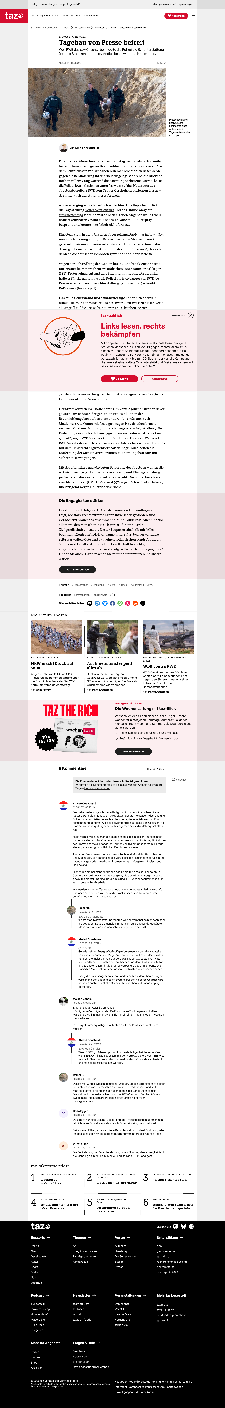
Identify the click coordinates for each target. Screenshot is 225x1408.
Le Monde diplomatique (171, 1315)
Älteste (162, 769)
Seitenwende (175, 1387)
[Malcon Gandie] (63, 1001)
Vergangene (122, 1319)
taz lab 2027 (122, 1325)
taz (41, 1226)
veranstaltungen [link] (48, 4)
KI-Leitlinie (185, 1381)
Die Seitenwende (125, 1256)
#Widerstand (137, 585)
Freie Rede (37, 1325)
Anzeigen (36, 1368)
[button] (192, 16)
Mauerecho (38, 1319)
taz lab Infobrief (82, 1319)
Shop (34, 1362)
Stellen (119, 1261)
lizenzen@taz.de (55, 1386)
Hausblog (121, 1251)
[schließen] (190, 315)
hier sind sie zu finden (97, 788)
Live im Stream (124, 1314)
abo (159, 1246)
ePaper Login (81, 1362)
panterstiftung (166, 1267)
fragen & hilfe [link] (74, 4)
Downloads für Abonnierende (91, 1367)
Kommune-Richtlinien (164, 1381)
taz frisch (78, 1309)
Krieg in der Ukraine (85, 1251)
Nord (34, 1277)
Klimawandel (81, 1261)
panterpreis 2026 (167, 1272)
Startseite (36, 27)
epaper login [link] (185, 4)
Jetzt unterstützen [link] (77, 569)
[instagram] (191, 1228)
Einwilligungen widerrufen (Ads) (134, 1392)
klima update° (39, 1314)
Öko (33, 1251)
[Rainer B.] (71, 910)
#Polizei (111, 585)
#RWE (150, 585)
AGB (163, 1387)
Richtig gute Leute (84, 1256)
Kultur (34, 1261)
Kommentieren (82, 595)
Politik (35, 1246)
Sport (34, 1267)
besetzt (77, 166)
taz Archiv (163, 1320)
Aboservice (80, 1356)
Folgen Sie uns (163, 1226)
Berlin (34, 1272)
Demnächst (122, 1304)
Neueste (151, 769)
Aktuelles (120, 1246)
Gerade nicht (179, 315)
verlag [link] (34, 4)
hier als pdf (86, 288)
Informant (121, 1387)
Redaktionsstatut (140, 1381)
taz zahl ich (163, 1256)
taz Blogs (162, 1304)
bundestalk (38, 1304)
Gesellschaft (51, 27)
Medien (66, 27)
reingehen (37, 1330)
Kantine (35, 1357)
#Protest (123, 585)
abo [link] (155, 4)
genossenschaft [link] (167, 4)
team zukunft (81, 1304)
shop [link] (62, 4)
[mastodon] (176, 1228)
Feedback (79, 1351)
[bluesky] (183, 1228)
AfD (75, 1246)
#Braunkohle (98, 585)
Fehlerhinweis (100, 595)
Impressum (152, 1387)
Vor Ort (119, 1309)
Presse (119, 1267)
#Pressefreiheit (80, 585)
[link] (33, 16)
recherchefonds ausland (172, 1261)
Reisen (35, 1352)
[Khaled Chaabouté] (63, 805)
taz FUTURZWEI (166, 1310)
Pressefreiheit (82, 27)
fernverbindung (40, 1309)
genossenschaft (167, 1251)
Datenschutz (136, 1387)
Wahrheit (36, 1282)
